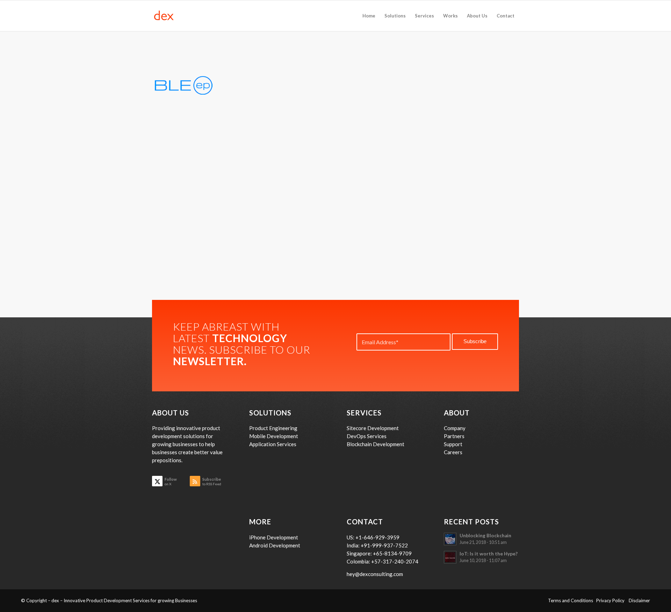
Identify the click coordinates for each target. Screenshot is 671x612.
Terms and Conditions (572, 600)
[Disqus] (335, 210)
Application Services (272, 444)
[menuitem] (369, 15)
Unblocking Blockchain (485, 535)
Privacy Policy (612, 600)
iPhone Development (273, 537)
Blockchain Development (375, 444)
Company (455, 428)
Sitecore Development (373, 428)
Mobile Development (273, 436)
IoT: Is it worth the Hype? (489, 553)
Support (453, 444)
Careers (453, 452)
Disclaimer (639, 600)
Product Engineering (273, 428)
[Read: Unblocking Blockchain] (450, 539)
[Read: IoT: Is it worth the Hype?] (450, 557)
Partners (454, 436)
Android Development (274, 545)
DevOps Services (367, 436)
